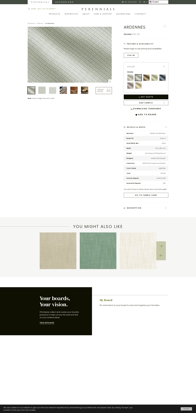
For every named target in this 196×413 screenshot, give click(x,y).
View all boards (47, 322)
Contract (141, 14)
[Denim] (162, 78)
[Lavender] (130, 85)
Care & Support (103, 14)
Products (55, 14)
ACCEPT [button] (186, 409)
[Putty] (138, 85)
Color (131, 67)
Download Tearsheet (146, 108)
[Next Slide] (161, 246)
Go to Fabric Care (146, 195)
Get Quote (146, 97)
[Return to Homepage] (98, 9)
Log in (131, 55)
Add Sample (146, 103)
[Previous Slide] (161, 255)
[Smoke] (138, 78)
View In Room (100, 90)
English (155, 2)
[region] (98, 250)
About (86, 14)
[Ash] (130, 78)
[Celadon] (154, 78)
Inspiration (72, 14)
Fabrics (40, 23)
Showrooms (123, 14)
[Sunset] (146, 78)
